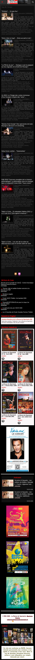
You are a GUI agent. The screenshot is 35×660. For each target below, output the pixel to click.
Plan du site (7, 621)
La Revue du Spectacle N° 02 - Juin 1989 (25, 353)
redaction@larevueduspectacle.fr (17, 619)
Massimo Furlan (20, 203)
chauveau (8, 26)
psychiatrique (22, 31)
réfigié (8, 58)
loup (6, 56)
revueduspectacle (13, 32)
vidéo (19, 34)
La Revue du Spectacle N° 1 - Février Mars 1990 (9, 384)
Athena (7, 112)
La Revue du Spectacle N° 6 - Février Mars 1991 (25, 384)
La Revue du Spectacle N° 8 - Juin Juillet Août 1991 (25, 417)
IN (32, 113)
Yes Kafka (15, 120)
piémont (12, 233)
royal (14, 234)
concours (18, 199)
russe (28, 172)
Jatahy (10, 55)
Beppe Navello (13, 228)
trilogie (9, 120)
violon (3, 175)
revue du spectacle (17, 58)
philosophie (18, 204)
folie (27, 26)
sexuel (31, 59)
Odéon (15, 31)
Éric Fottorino (17, 82)
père (10, 116)
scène (3, 236)
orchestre (17, 171)
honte (10, 83)
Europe (19, 26)
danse (8, 230)
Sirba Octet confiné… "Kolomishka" (13, 151)
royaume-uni (21, 234)
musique (10, 171)
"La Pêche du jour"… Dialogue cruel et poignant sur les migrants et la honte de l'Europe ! (17, 66)
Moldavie (4, 171)
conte (3, 113)
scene (3, 34)
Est (6, 167)
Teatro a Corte (16, 236)
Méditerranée (12, 86)
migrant (17, 56)
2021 (2, 112)
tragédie (4, 91)
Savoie (28, 234)
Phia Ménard (16, 116)
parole (3, 204)
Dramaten (19, 141)
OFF (27, 115)
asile (2, 26)
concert (16, 166)
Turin (3, 237)
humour (23, 201)
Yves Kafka (10, 207)
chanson (4, 166)
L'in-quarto (10, 29)
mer (18, 86)
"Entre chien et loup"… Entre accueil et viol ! (16, 38)
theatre (14, 34)
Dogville (22, 53)
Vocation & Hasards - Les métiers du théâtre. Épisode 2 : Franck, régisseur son (23, 482)
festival (13, 113)
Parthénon (4, 116)
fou (30, 26)
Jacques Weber (17, 83)
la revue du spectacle (21, 29)
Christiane (15, 53)
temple (26, 118)
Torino (29, 236)
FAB (10, 201)
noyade (28, 86)
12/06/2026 (17, 486)
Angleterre (4, 228)
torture (31, 89)
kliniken (3, 29)
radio (24, 204)
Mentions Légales (8, 288)
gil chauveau (20, 113)
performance (10, 204)
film (24, 26)
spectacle (9, 34)
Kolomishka (5, 169)
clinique (14, 26)
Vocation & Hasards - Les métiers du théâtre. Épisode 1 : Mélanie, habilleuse (23, 494)
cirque (3, 230)
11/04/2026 (17, 498)
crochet (24, 199)
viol (21, 61)
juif (23, 167)
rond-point (29, 88)
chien (10, 53)
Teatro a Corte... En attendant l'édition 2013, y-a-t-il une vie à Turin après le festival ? (17, 212)
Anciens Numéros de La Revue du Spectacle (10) (17, 319)
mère (23, 115)
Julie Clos (25, 28)
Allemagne (4, 141)
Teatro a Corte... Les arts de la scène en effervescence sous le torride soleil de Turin (16, 242)
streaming (4, 147)
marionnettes (24, 231)
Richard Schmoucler (19, 172)
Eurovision (4, 201)
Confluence (26, 112)
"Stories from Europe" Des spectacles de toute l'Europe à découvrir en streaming (17, 125)
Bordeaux (4, 198)
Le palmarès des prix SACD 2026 (12, 302)
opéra (31, 115)
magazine (9, 31)
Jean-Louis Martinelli (14, 28)
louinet (17, 231)
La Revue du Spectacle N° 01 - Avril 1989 (9, 353)
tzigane (27, 174)
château (21, 228)
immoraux (28, 113)
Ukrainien (16, 61)
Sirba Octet (9, 174)
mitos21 (3, 144)
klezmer (27, 167)
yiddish (8, 175)
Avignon (12, 112)
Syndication (17, 621)
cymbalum (23, 166)
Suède (10, 147)
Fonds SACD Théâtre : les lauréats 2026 (14, 292)
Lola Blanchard (24, 85)
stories (26, 145)
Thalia (15, 147)
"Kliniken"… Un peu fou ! (9, 11)
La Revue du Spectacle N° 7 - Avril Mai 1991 (9, 415)
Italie (31, 230)
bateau (3, 82)
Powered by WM (26, 621)
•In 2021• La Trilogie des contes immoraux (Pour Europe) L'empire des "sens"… (15, 96)
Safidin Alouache (25, 32)
